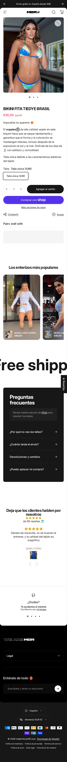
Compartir (13, 214)
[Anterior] (4, 4)
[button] (31, 564)
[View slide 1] (28, 616)
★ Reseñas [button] (64, 384)
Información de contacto (46, 748)
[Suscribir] (58, 688)
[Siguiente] (62, 4)
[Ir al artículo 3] (37, 97)
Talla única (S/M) (16, 176)
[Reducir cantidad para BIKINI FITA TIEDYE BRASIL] (6, 189)
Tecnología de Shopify (48, 739)
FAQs (44, 412)
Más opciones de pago (33, 207)
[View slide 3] (35, 616)
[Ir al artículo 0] (30, 97)
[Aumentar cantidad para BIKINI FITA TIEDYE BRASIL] (20, 189)
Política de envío (17, 748)
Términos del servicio (52, 744)
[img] (33, 518)
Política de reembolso (14, 744)
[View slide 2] (32, 616)
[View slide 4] (39, 616)
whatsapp (41, 609)
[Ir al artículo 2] (33, 97)
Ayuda (60, 214)
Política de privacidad (33, 744)
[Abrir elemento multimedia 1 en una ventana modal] (58, 23)
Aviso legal (30, 748)
